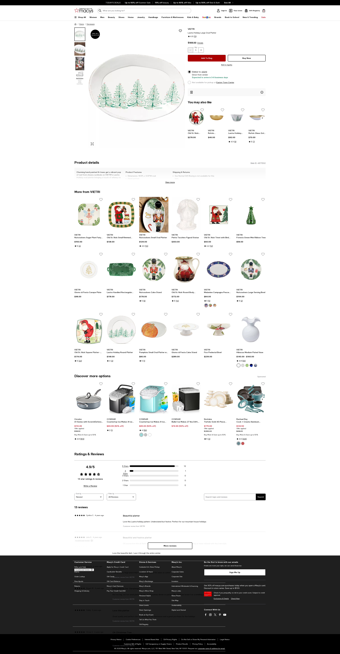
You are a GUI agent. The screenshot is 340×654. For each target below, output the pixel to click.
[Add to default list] (202, 110)
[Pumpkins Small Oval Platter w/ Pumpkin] (153, 329)
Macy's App (143, 577)
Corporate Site (177, 577)
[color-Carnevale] (255, 365)
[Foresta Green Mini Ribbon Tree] (251, 214)
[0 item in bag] (264, 10)
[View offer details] (227, 92)
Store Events (144, 605)
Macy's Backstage (146, 581)
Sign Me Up (234, 572)
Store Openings (145, 610)
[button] (129, 87)
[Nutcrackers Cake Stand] (153, 269)
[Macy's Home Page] (83, 10)
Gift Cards (110, 577)
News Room (176, 596)
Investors (175, 581)
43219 (204, 72)
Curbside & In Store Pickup (149, 567)
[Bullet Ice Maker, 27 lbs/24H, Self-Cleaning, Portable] (186, 399)
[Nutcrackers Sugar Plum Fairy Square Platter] (89, 214)
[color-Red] (242, 443)
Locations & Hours (146, 572)
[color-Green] (247, 365)
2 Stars (125, 480)
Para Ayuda (78, 581)
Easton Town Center (225, 82)
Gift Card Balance (113, 581)
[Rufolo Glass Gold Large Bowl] (257, 117)
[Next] (262, 118)
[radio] (206, 305)
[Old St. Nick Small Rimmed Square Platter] (121, 214)
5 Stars (125, 466)
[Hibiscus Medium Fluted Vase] (251, 329)
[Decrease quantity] (190, 50)
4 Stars (125, 471)
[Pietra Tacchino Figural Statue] (186, 214)
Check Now (235, 599)
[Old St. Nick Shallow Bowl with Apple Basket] (196, 117)
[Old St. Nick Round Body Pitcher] (186, 269)
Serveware (91, 24)
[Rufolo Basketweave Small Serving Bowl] (216, 117)
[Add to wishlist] (180, 30)
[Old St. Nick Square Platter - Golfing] (89, 329)
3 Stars (125, 476)
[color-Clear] (242, 365)
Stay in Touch (144, 600)
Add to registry (226, 65)
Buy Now (246, 58)
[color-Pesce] (206, 305)
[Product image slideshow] (136, 87)
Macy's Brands (144, 586)
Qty (195, 47)
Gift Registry (143, 624)
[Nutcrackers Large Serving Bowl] (251, 269)
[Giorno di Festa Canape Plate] (89, 269)
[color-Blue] (251, 365)
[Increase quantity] (201, 50)
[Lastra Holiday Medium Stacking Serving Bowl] (236, 117)
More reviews (170, 546)
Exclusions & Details (221, 599)
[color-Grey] (145, 434)
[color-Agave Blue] (238, 443)
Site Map (175, 600)
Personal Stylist (145, 596)
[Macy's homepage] (75, 24)
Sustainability (176, 605)
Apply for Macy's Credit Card (117, 567)
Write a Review (90, 486)
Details (200, 43)
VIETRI (191, 29)
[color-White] (238, 365)
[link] (196, 134)
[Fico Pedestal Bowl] (218, 329)
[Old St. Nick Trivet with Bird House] (218, 214)
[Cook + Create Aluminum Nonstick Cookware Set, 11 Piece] (251, 399)
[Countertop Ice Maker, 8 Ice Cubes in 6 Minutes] (121, 399)
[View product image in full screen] (92, 144)
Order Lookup (79, 577)
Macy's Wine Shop (146, 591)
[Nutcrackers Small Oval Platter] (153, 214)
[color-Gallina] (210, 305)
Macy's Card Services (115, 586)
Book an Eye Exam (146, 615)
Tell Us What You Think (147, 620)
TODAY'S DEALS (113, 3)
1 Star (125, 485)
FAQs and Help (80, 567)
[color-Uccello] (214, 305)
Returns (77, 586)
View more (170, 182)
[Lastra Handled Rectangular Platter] (121, 269)
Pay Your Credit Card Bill (116, 591)
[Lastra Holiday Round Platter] (121, 329)
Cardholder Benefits (114, 572)
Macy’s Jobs (176, 591)
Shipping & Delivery (81, 591)
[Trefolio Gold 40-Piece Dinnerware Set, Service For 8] (218, 399)
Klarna (76, 572)
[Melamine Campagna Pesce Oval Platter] (218, 269)
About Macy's (177, 567)
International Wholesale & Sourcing (185, 586)
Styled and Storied (179, 610)
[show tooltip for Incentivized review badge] (91, 570)
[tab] (79, 34)
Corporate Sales (178, 572)
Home (81, 24)
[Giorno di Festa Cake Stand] (186, 329)
